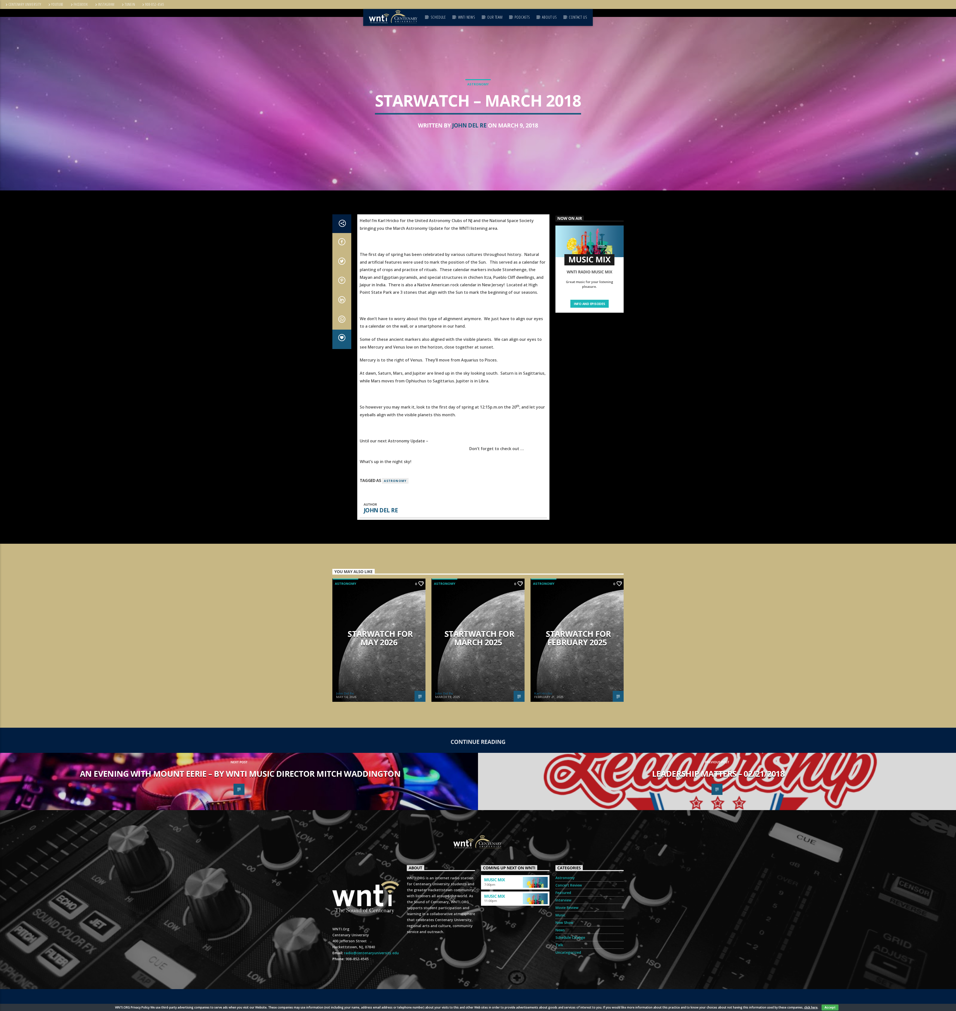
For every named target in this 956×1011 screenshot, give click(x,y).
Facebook (81, 4)
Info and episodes (589, 303)
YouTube (57, 4)
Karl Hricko (543, 693)
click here (811, 1007)
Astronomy (478, 84)
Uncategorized (568, 952)
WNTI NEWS (466, 17)
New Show (564, 922)
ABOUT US (549, 17)
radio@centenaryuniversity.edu (371, 953)
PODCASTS (522, 17)
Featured (563, 892)
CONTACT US (578, 17)
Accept (830, 1007)
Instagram (106, 4)
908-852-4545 (154, 4)
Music (560, 915)
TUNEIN (130, 4)
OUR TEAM (494, 17)
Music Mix (494, 880)
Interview (563, 900)
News (560, 930)
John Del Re (469, 125)
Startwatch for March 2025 (479, 638)
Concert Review (568, 885)
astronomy (395, 481)
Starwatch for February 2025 (578, 638)
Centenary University (24, 4)
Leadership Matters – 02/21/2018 (718, 773)
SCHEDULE (438, 17)
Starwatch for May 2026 (380, 638)
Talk (559, 945)
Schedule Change (570, 937)
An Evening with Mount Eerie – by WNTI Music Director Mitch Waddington (240, 773)
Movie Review (566, 907)
